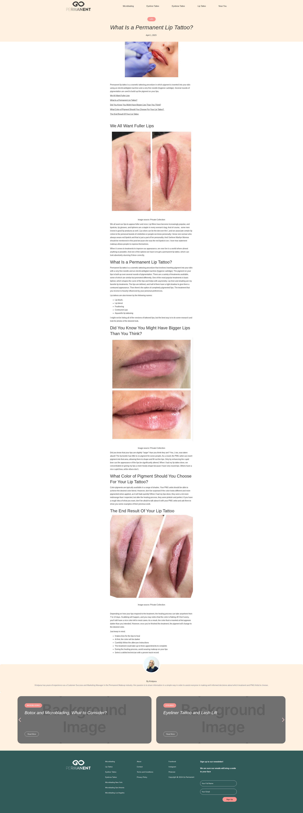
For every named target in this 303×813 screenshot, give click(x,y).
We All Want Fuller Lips (120, 96)
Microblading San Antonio (114, 787)
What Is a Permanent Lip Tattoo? (123, 100)
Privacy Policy (142, 777)
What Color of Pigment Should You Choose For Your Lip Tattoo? (137, 109)
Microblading (128, 6)
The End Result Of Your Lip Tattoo (124, 114)
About (139, 761)
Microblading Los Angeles (114, 793)
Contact (140, 767)
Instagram (172, 767)
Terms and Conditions (145, 772)
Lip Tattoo (202, 6)
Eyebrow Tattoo (178, 6)
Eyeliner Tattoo (153, 6)
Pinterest (172, 772)
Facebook (172, 761)
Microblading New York (113, 782)
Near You (223, 6)
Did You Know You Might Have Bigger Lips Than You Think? (135, 105)
